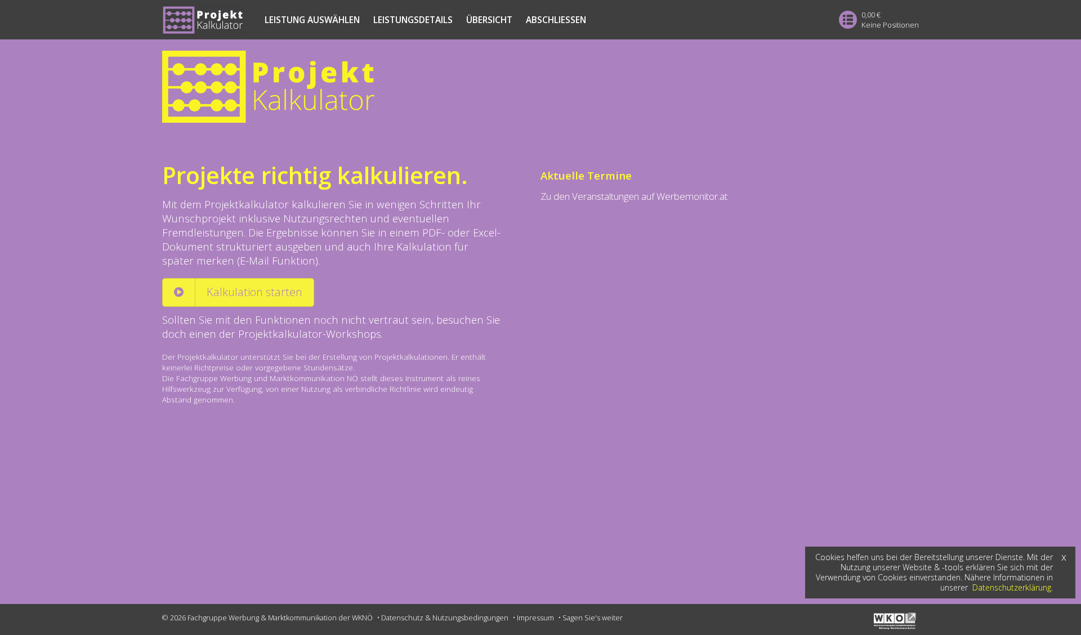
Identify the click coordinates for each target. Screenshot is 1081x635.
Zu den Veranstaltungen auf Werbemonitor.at (633, 196)
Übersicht (489, 19)
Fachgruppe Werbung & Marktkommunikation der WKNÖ (280, 617)
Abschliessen (556, 19)
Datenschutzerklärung (1011, 587)
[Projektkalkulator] (540, 87)
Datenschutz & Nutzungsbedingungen (444, 617)
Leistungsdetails (413, 19)
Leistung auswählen (312, 19)
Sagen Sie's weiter (592, 617)
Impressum (535, 617)
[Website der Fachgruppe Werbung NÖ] (896, 625)
